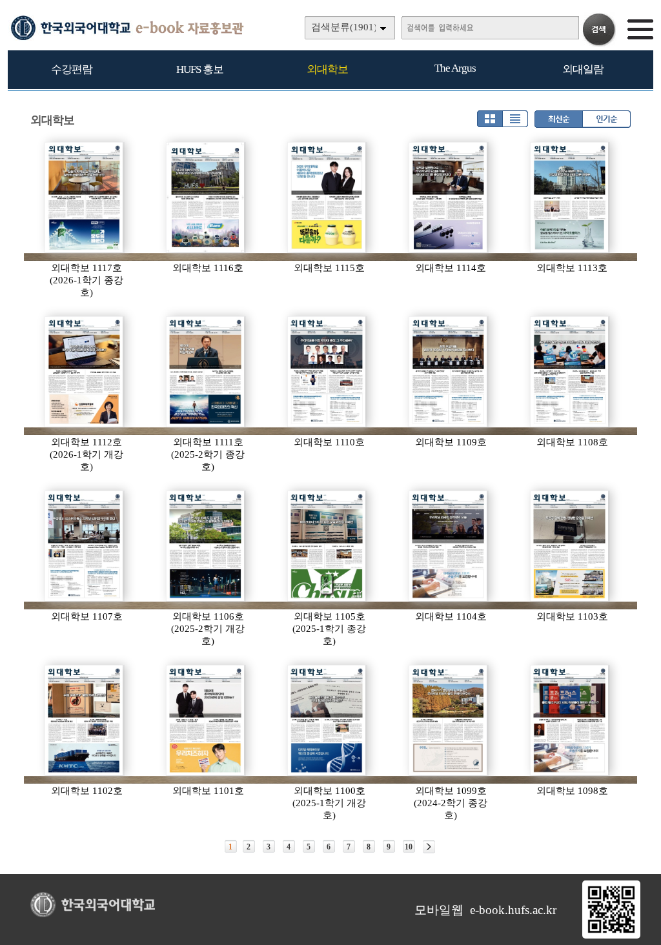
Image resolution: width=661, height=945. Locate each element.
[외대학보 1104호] (449, 546)
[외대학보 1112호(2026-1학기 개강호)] (85, 371)
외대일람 (583, 69)
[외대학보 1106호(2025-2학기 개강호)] (206, 546)
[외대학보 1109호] (449, 371)
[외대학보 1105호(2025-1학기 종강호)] (327, 546)
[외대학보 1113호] (570, 197)
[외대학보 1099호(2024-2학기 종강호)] (449, 720)
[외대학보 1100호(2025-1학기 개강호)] (327, 720)
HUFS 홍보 (199, 69)
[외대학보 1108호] (570, 371)
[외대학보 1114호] (449, 197)
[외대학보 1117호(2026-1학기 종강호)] (85, 197)
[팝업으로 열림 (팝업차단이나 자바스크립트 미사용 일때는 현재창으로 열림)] (611, 935)
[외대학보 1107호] (85, 546)
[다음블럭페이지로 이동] (429, 846)
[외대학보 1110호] (327, 371)
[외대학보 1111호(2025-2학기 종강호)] (206, 371)
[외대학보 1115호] (327, 197)
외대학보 (327, 69)
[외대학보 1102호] (85, 720)
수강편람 (71, 69)
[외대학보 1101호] (206, 720)
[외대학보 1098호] (570, 720)
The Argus (455, 68)
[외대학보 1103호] (570, 546)
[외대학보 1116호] (206, 197)
